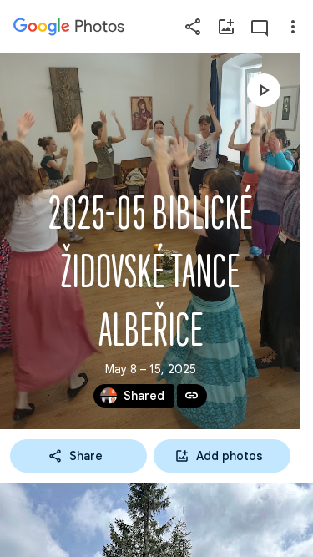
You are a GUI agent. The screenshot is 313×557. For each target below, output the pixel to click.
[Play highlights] (264, 90)
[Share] (193, 26)
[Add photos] (226, 26)
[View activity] (259, 26)
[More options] (293, 26)
